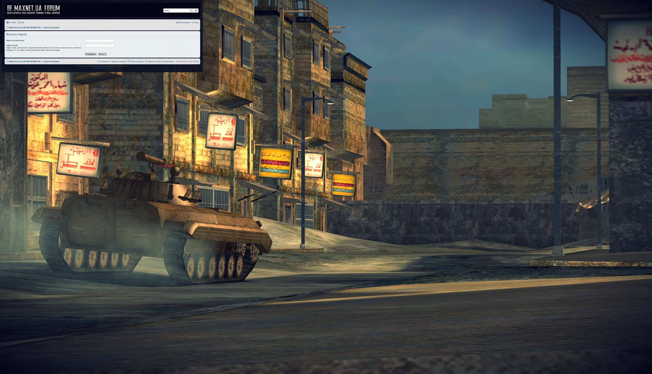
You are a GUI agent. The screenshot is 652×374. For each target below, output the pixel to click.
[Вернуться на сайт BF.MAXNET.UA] (35, 9)
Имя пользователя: (15, 40)
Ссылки (12, 22)
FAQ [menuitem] (22, 22)
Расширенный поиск (196, 10)
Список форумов (51, 61)
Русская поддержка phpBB (102, 68)
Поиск (191, 10)
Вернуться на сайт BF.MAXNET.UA (25, 61)
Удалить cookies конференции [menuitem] (161, 61)
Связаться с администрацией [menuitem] (113, 61)
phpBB (96, 66)
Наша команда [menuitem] (137, 61)
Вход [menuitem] (196, 22)
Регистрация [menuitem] (184, 22)
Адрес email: (12, 45)
